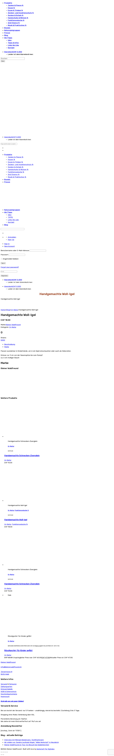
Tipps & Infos (13, 43)
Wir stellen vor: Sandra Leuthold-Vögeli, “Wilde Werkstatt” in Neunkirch (31, 742)
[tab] (7, 244)
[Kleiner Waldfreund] (12, 393)
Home (3, 310)
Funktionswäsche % (16, 20)
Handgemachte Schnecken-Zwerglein (22, 455)
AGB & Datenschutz (8, 692)
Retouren (13, 684)
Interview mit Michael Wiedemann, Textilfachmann (24, 740)
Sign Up (11, 240)
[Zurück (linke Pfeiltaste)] (1, 754)
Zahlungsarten (6, 687)
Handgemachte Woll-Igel (15, 519)
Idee (9, 40)
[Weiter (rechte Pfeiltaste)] (3, 754)
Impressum (5, 697)
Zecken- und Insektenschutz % (21, 13)
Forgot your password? (10, 267)
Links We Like (13, 45)
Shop (8, 310)
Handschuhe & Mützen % (18, 18)
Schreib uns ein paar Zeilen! (12, 701)
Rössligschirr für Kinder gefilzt (18, 650)
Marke (6, 347)
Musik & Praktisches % (17, 25)
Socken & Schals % (15, 15)
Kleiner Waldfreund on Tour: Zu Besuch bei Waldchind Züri (26, 745)
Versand (4, 684)
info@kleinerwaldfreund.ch (11, 667)
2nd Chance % (14, 23)
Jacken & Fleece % (15, 5)
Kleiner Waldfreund (13, 325)
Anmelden (12, 237)
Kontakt (11, 48)
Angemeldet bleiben (10, 259)
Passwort (4, 255)
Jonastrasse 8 (6, 672)
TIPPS (10, 217)
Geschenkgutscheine (9, 694)
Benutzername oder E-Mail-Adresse (15, 250)
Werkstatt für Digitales (46, 749)
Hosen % (11, 8)
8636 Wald (5, 674)
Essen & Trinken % (15, 10)
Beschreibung (9, 344)
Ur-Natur (14, 310)
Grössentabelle (7, 689)
